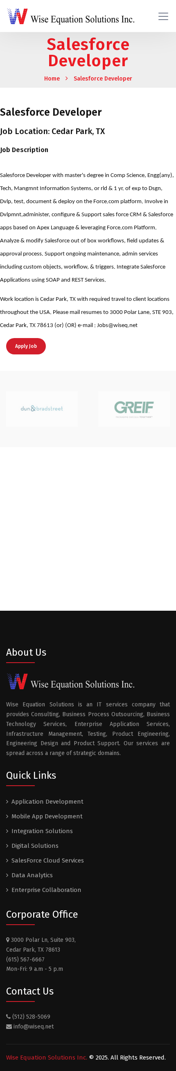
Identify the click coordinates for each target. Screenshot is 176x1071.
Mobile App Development (47, 816)
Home (52, 78)
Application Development (47, 801)
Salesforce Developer (103, 78)
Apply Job (26, 346)
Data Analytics (32, 875)
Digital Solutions (35, 845)
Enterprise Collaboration (46, 890)
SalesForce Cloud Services (47, 860)
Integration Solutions (42, 831)
